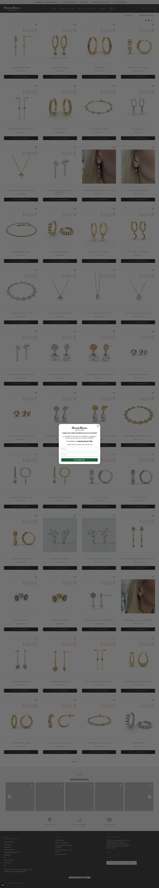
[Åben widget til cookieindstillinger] (3, 885)
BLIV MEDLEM (79, 460)
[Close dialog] (98, 426)
